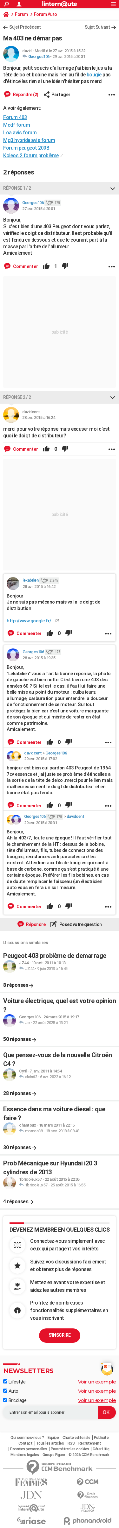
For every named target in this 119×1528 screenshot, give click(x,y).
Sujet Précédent (25, 27)
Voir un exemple (97, 1382)
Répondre (35, 924)
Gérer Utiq (101, 1449)
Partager (60, 94)
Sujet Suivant (97, 27)
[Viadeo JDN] (88, 1508)
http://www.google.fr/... (31, 621)
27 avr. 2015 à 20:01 (38, 208)
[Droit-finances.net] (88, 1495)
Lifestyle (16, 1382)
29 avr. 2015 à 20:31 (68, 56)
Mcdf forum (16, 125)
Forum (21, 14)
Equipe (53, 1437)
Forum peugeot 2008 (26, 148)
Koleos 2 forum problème (31, 155)
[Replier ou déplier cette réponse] (113, 188)
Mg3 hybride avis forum (29, 140)
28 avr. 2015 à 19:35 (39, 657)
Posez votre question (80, 924)
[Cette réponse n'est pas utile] (65, 266)
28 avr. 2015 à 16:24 (38, 417)
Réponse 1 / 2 (17, 188)
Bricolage (16, 1400)
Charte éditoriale (76, 1437)
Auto (12, 1391)
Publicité (101, 1437)
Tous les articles (50, 1443)
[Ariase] (31, 1520)
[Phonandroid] (88, 1521)
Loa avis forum (19, 133)
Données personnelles (28, 1449)
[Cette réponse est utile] (46, 266)
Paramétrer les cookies (70, 1449)
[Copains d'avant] (31, 1508)
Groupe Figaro (54, 1455)
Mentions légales (24, 1455)
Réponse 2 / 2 (17, 397)
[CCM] (88, 1482)
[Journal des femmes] (31, 1482)
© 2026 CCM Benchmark (89, 1455)
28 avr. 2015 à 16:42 (39, 586)
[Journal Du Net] (31, 1495)
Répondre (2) (25, 94)
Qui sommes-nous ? (27, 1437)
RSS (71, 1443)
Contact (25, 1443)
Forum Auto (45, 14)
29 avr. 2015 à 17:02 (40, 758)
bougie (94, 75)
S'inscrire (60, 1335)
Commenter (25, 266)
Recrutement (89, 1443)
